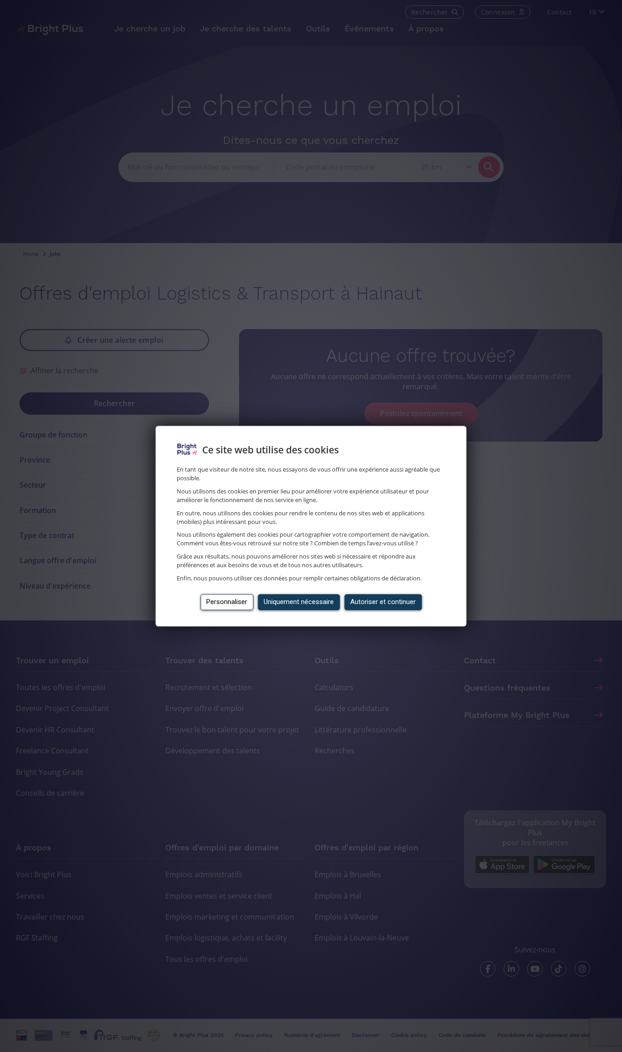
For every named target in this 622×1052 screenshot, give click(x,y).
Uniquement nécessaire (299, 602)
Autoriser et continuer (383, 602)
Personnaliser (226, 602)
